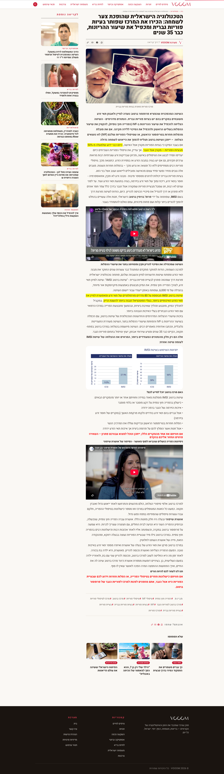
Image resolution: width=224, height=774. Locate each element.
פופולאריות (174, 11)
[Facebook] (97, 42)
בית (182, 11)
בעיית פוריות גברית (172, 610)
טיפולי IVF (147, 598)
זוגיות (148, 4)
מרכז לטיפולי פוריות (100, 598)
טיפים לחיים (162, 4)
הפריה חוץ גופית (163, 598)
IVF (152, 604)
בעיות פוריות (142, 604)
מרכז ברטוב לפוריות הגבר (169, 604)
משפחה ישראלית (79, 4)
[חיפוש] (35, 4)
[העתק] (88, 42)
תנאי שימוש (49, 4)
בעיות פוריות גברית (123, 604)
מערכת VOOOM (169, 42)
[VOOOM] (181, 4)
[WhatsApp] (102, 42)
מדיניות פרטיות (70, 739)
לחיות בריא (97, 4)
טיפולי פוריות (132, 598)
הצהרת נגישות (70, 734)
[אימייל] (92, 42)
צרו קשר (73, 729)
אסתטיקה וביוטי (116, 4)
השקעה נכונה (134, 4)
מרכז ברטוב (118, 598)
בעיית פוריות (105, 604)
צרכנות (62, 4)
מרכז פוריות (154, 610)
